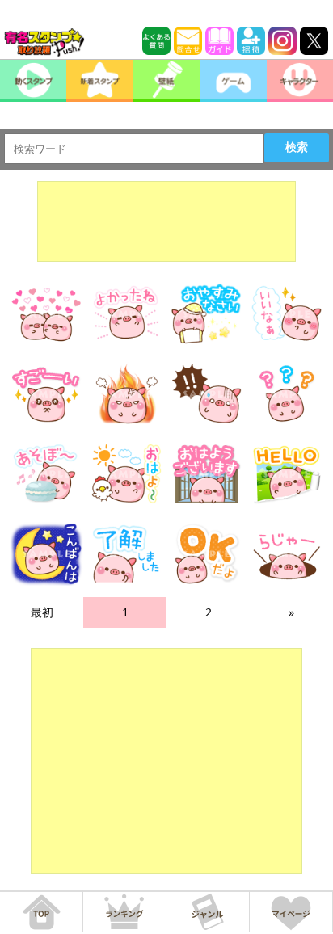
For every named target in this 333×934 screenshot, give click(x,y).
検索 (296, 147)
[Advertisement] (166, 221)
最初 (42, 612)
